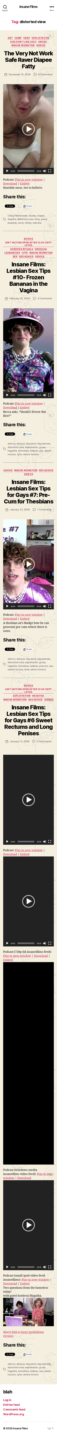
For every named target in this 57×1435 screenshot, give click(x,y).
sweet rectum (15, 669)
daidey (32, 215)
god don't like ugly (23, 41)
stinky (28, 222)
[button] (28, 129)
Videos (40, 45)
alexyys (20, 443)
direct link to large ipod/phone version (23, 1334)
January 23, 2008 (20, 509)
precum (43, 665)
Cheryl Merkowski (17, 215)
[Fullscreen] (49, 171)
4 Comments (45, 298)
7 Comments (44, 509)
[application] (28, 129)
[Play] (7, 171)
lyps (25, 252)
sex (15, 256)
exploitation (40, 38)
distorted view (25, 219)
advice (28, 238)
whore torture (30, 454)
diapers (12, 219)
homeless (23, 450)
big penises (44, 443)
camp (18, 38)
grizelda (41, 249)
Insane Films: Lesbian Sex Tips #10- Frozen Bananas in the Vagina (28, 277)
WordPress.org (13, 1414)
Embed (24, 184)
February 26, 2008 (19, 298)
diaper (40, 215)
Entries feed (11, 1404)
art (10, 38)
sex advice (26, 256)
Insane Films (28, 6)
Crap (26, 38)
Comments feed (14, 1409)
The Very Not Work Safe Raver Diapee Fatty (28, 60)
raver (21, 222)
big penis (31, 443)
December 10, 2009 (20, 74)
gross (42, 41)
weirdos (37, 222)
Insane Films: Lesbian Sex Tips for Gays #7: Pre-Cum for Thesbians (28, 491)
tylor (19, 454)
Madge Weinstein (23, 45)
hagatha (12, 450)
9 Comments (45, 74)
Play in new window (29, 180)
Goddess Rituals (21, 249)
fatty (37, 219)
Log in (7, 1400)
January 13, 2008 (19, 741)
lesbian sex (12, 252)
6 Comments (44, 741)
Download (10, 184)
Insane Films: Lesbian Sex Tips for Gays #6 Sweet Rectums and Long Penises (28, 720)
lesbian (34, 450)
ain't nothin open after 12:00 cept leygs (28, 244)
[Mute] (44, 171)
